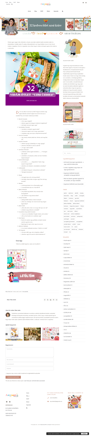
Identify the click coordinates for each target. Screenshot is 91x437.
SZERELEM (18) (67, 313)
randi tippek (66, 219)
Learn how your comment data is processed (34, 381)
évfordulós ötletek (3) (69, 264)
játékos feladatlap (67, 203)
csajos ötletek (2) (68, 258)
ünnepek (66, 232)
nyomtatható (79, 209)
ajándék (76, 193)
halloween (66, 201)
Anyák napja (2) (67, 240)
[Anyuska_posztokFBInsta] (74, 396)
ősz (70, 232)
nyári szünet (70, 211)
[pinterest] (86, 3)
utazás (75, 227)
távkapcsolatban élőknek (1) (70, 326)
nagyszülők (72, 209)
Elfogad (84, 433)
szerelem (73, 219)
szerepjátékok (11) (68, 316)
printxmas (73, 216)
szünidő (74, 224)
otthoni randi (66, 214)
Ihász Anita (8, 291)
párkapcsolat (79, 216)
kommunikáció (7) (68, 285)
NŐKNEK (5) (67, 299)
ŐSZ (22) (66, 306)
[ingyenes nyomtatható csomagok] (25, 269)
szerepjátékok (79, 221)
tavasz (78, 224)
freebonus (71, 198)
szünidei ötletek (67, 224)
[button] (11, 4)
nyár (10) (66, 302)
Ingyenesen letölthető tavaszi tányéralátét (73, 184)
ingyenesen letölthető (79, 201)
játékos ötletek (76, 203)
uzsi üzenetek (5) (68, 337)
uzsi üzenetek (67, 229)
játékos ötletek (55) (68, 275)
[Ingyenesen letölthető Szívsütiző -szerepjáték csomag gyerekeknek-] (50, 334)
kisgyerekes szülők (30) (69, 282)
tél (72, 227)
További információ (75, 433)
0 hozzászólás (25, 291)
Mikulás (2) (66, 292)
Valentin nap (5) (67, 340)
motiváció (66, 209)
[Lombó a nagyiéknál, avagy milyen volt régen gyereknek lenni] (32, 334)
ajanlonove (71, 193)
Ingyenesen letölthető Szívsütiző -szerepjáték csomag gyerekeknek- (50, 331)
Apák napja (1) (67, 247)
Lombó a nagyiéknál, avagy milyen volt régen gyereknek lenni (32, 331)
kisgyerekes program (74, 206)
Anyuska (49, 424)
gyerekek (77, 198)
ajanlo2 (65, 193)
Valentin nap (74, 229)
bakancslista (66, 196)
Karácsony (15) (67, 278)
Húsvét (71, 201)
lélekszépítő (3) (67, 288)
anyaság (81, 193)
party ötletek (66, 216)
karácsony (66, 206)
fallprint (65, 198)
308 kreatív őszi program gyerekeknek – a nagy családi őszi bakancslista (14, 331)
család (76, 196)
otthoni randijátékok (75, 214)
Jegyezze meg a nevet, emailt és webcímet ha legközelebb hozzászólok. (23, 373)
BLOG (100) (66, 254)
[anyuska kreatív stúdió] (45, 2)
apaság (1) (66, 251)
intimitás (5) (66, 271)
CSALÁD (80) (67, 261)
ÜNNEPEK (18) (67, 333)
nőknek (76, 211)
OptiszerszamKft (43, 424)
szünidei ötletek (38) (68, 319)
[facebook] (83, 3)
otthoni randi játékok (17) (69, 309)
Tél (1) (65, 330)
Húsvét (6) (66, 268)
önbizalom (81, 229)
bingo (72, 196)
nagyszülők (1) (67, 295)
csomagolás (81, 196)
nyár (65, 211)
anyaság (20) (67, 244)
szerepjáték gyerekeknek (69, 221)
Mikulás (82, 206)
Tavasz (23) (66, 323)
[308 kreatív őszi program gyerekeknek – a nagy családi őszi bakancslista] (14, 334)
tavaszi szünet (67, 227)
